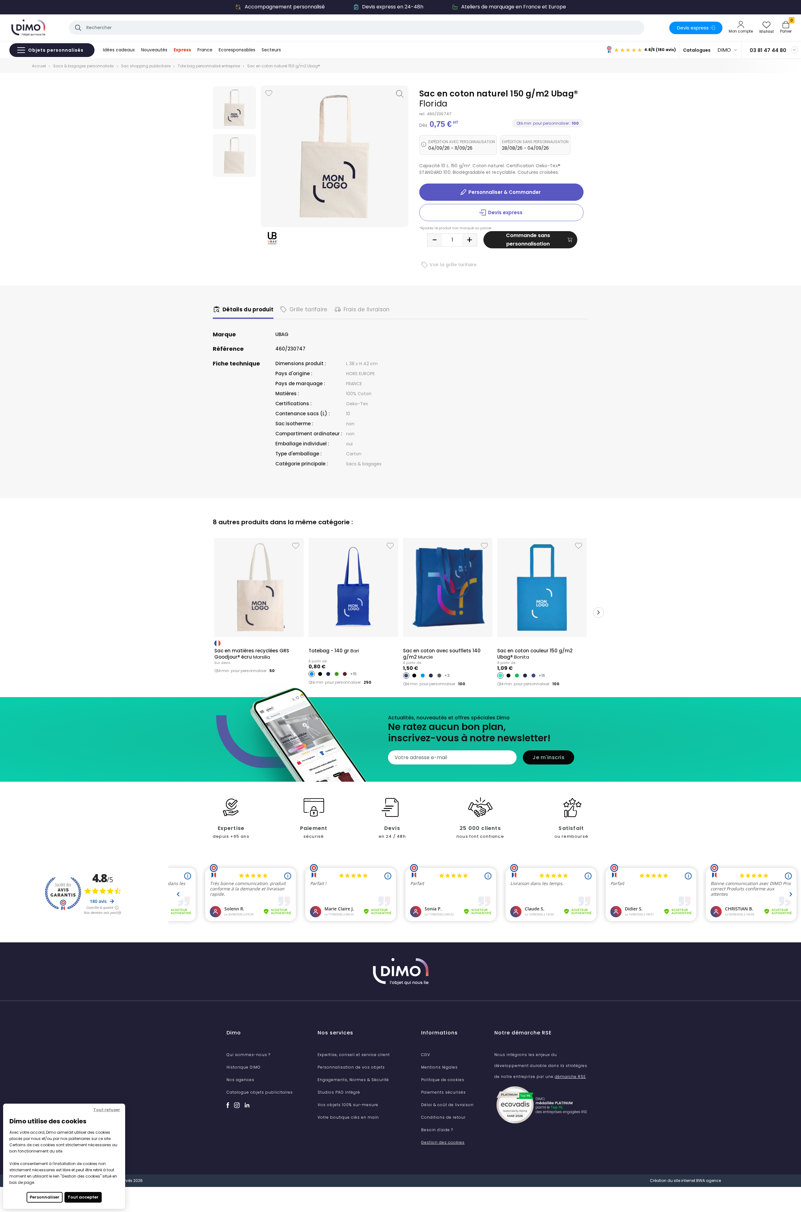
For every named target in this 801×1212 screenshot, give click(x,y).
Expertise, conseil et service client (354, 1054)
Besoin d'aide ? (437, 1129)
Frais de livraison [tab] (367, 309)
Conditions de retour (443, 1117)
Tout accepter (83, 1197)
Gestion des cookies (443, 1142)
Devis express (693, 27)
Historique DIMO (244, 1067)
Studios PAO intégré (339, 1092)
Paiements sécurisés (443, 1092)
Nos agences (240, 1079)
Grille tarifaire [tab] (308, 309)
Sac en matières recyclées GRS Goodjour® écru (251, 653)
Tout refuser (106, 1110)
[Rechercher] (78, 28)
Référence (228, 349)
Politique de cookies (442, 1079)
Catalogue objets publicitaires (260, 1092)
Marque (224, 334)
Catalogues (697, 50)
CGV (425, 1054)
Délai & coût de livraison (447, 1104)
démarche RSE (570, 1076)
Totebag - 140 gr (334, 650)
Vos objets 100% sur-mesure (348, 1104)
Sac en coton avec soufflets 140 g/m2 (442, 653)
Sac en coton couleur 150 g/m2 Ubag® (535, 653)
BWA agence (708, 1180)
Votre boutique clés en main (348, 1117)
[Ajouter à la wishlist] (269, 93)
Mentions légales (439, 1067)
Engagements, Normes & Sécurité (353, 1079)
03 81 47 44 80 (768, 50)
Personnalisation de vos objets (351, 1067)
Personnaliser (44, 1197)
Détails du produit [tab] (247, 309)
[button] (202, 612)
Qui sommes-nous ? (248, 1054)
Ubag (281, 334)
